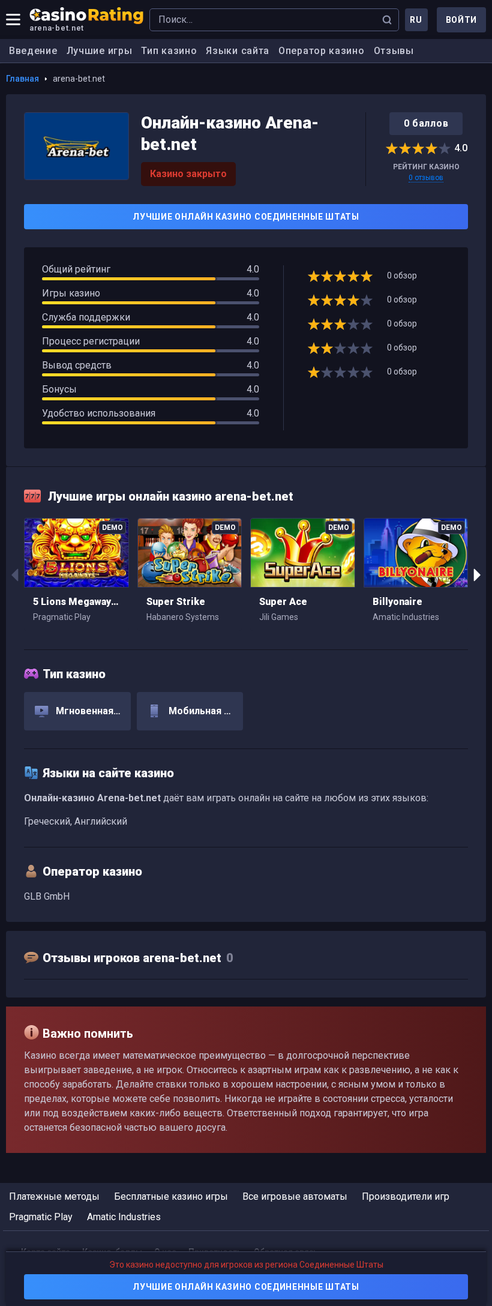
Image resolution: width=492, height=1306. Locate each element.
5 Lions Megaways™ (76, 601)
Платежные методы (54, 1196)
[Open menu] (13, 20)
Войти (462, 20)
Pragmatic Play (41, 1217)
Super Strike (175, 601)
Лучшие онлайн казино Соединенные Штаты (246, 216)
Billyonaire (397, 601)
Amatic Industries (124, 1217)
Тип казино (169, 50)
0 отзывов (426, 177)
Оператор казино (321, 50)
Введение (33, 50)
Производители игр (405, 1196)
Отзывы (394, 50)
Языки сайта (237, 50)
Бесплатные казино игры (171, 1196)
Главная (22, 78)
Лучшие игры (100, 50)
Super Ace (283, 601)
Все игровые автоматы (294, 1196)
